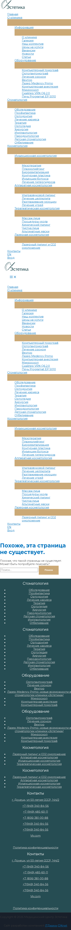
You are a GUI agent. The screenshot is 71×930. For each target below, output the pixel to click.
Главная (12, 14)
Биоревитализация (35, 172)
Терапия (20, 122)
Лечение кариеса (27, 119)
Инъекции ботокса (35, 178)
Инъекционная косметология (36, 155)
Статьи (26, 57)
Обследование (25, 109)
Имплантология (26, 132)
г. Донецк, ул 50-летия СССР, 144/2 (35, 800)
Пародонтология (27, 136)
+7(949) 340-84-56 (35, 823)
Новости (28, 53)
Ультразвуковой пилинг (38, 195)
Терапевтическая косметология (37, 208)
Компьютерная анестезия (40, 86)
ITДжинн (51, 925)
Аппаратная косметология (33, 185)
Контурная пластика (36, 175)
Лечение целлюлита (36, 198)
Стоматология (17, 99)
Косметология (17, 146)
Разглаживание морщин (39, 201)
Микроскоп (30, 90)
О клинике (14, 17)
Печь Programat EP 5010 (39, 96)
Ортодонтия (23, 116)
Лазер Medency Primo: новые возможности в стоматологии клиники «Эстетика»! (39, 693)
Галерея (27, 40)
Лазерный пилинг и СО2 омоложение (39, 246)
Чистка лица (30, 228)
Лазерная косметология (32, 234)
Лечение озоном (34, 76)
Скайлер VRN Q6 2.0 (36, 93)
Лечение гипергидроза (38, 182)
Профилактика (25, 113)
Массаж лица (31, 218)
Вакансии (28, 50)
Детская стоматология (30, 139)
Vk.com (35, 835)
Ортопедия (23, 126)
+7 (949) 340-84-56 (35, 806)
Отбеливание (24, 142)
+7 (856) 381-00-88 (35, 817)
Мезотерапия (31, 165)
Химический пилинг (36, 224)
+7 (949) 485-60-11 (35, 811)
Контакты (13, 251)
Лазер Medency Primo (37, 83)
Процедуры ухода (35, 221)
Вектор (27, 80)
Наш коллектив (33, 44)
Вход (10, 257)
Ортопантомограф (35, 73)
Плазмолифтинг (33, 169)
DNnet (62, 925)
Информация (24, 27)
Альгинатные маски (35, 231)
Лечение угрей (32, 205)
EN (9, 254)
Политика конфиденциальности (35, 847)
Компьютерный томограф (40, 70)
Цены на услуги (32, 47)
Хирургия (21, 129)
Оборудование (25, 60)
